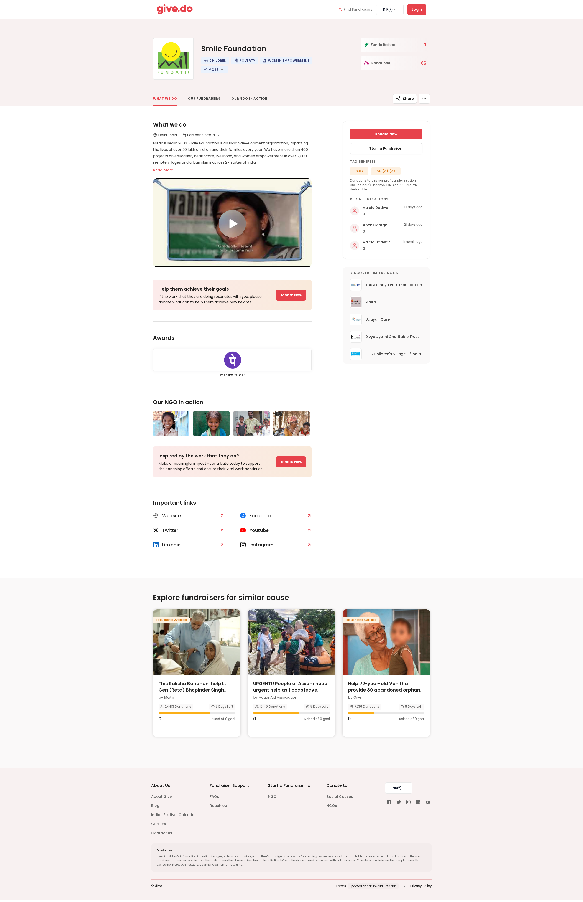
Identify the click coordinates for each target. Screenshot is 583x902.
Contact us (161, 833)
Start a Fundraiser (386, 148)
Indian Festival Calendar (173, 814)
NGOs (332, 805)
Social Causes (340, 796)
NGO (272, 796)
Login (417, 9)
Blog (155, 805)
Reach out (219, 805)
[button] (215, 60)
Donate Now (290, 295)
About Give (161, 796)
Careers (158, 823)
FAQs (214, 796)
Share (408, 98)
